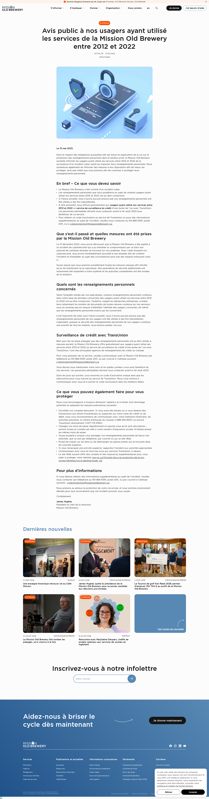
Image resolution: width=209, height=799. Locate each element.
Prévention (27, 765)
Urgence (26, 769)
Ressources (60, 769)
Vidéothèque (61, 779)
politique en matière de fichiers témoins (175, 786)
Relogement (28, 772)
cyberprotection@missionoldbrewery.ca (91, 224)
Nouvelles (60, 765)
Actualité (98, 54)
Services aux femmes (31, 776)
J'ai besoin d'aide (195, 8)
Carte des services (30, 779)
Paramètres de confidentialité (119, 793)
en (148, 8)
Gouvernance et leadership (99, 769)
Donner (94, 8)
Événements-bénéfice (131, 776)
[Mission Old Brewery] (12, 8)
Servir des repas (129, 772)
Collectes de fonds (130, 769)
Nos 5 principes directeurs (99, 776)
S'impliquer (76, 8)
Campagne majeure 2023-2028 (135, 779)
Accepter (193, 792)
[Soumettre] (132, 679)
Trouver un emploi (163, 765)
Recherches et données (65, 772)
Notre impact (94, 772)
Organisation (113, 8)
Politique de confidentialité (139, 793)
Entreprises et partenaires (132, 765)
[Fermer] (206, 2)
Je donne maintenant (167, 720)
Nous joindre (135, 8)
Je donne (174, 8)
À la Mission (104, 23)
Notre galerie (94, 779)
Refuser (168, 792)
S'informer (56, 8)
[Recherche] (156, 8)
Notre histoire (94, 765)
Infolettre (59, 776)
